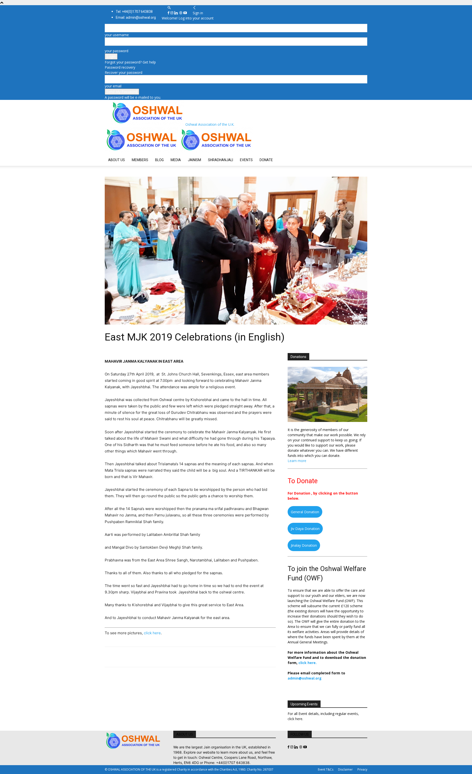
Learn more (297, 460)
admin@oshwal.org (305, 678)
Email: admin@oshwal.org (136, 17)
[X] (121, 657)
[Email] (155, 657)
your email (113, 86)
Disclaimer (345, 769)
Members (140, 160)
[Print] (166, 657)
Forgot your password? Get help (130, 62)
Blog (159, 160)
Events (246, 160)
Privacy (362, 769)
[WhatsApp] (143, 657)
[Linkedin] (176, 13)
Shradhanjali (220, 160)
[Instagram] (172, 13)
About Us (116, 160)
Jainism (194, 160)
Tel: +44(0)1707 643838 (134, 12)
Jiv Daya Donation (305, 528)
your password (116, 50)
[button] (169, 7)
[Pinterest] (132, 657)
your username (117, 34)
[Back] (194, 7)
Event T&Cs (325, 769)
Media (176, 160)
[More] (178, 657)
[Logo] (142, 151)
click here (152, 633)
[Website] (181, 13)
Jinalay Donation (304, 545)
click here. (307, 662)
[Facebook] (169, 13)
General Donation (305, 512)
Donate (266, 160)
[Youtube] (185, 13)
